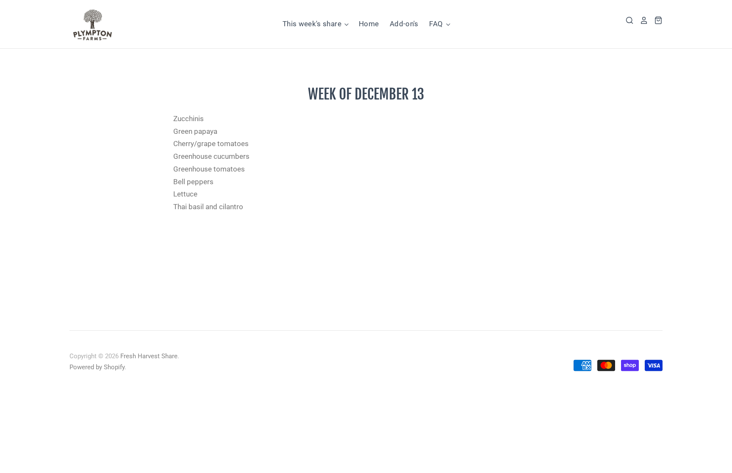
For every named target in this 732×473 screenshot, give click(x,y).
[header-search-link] (626, 20)
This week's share (313, 23)
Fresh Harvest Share (148, 356)
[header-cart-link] (655, 20)
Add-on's (404, 23)
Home (369, 23)
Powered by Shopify (97, 367)
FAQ (436, 23)
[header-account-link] (641, 20)
